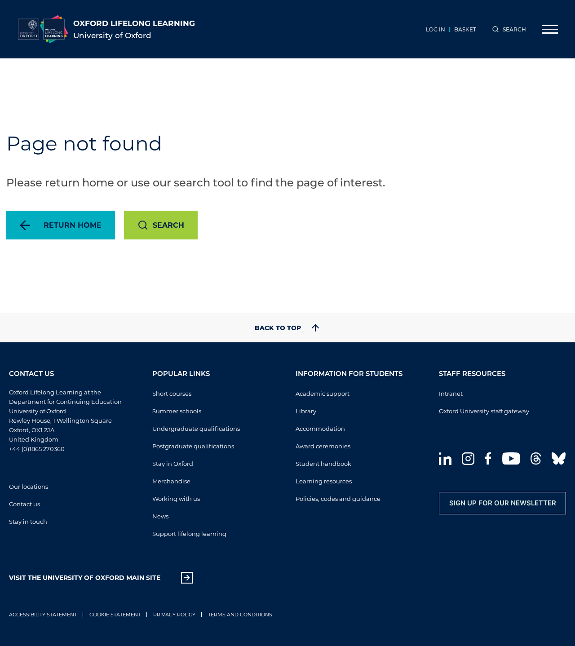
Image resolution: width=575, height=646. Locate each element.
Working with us (176, 498)
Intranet (451, 393)
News (160, 516)
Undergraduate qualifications (196, 428)
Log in (435, 29)
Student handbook (323, 463)
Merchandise (171, 481)
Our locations (28, 486)
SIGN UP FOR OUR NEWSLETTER (502, 503)
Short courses (171, 393)
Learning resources (324, 481)
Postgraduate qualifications (193, 446)
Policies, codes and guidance (338, 498)
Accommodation (320, 428)
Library (306, 411)
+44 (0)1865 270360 (37, 448)
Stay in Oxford (172, 463)
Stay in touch (28, 521)
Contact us (24, 504)
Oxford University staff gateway (484, 411)
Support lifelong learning (189, 533)
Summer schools (176, 411)
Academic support (322, 393)
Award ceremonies (323, 446)
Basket (465, 29)
